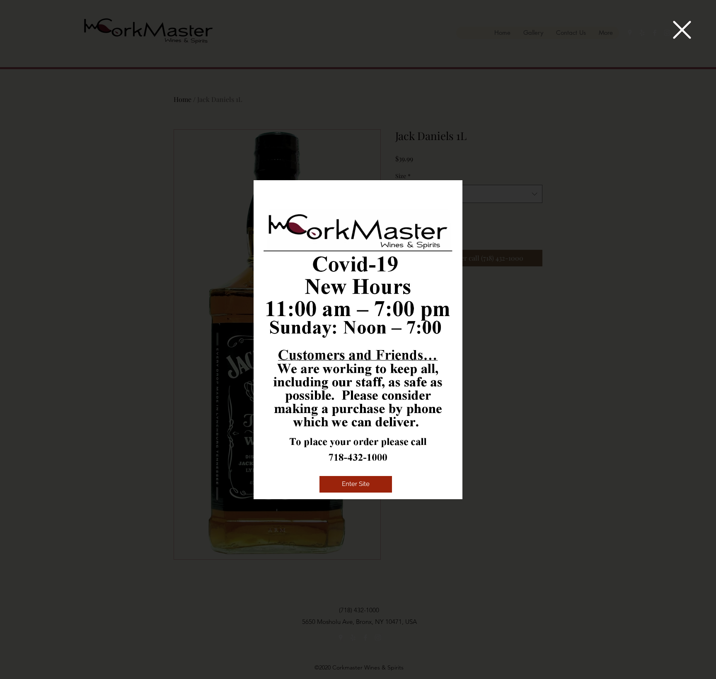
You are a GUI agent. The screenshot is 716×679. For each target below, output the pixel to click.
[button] (682, 30)
